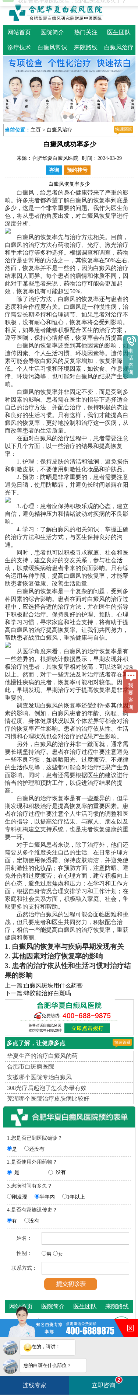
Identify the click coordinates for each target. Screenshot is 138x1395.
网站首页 (19, 32)
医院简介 (52, 32)
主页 (36, 130)
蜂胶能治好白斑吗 (47, 993)
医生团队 (119, 32)
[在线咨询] (124, 130)
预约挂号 (77, 170)
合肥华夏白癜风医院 (55, 158)
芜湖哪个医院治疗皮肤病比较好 (48, 1098)
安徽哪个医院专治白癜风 (39, 1077)
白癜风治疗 (119, 47)
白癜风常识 (52, 47)
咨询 (54, 170)
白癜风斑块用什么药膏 (53, 985)
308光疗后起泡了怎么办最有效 (46, 1088)
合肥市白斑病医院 (30, 1066)
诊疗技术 (19, 47)
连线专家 (34, 1385)
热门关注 (86, 32)
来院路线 (86, 47)
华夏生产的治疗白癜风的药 (42, 1056)
